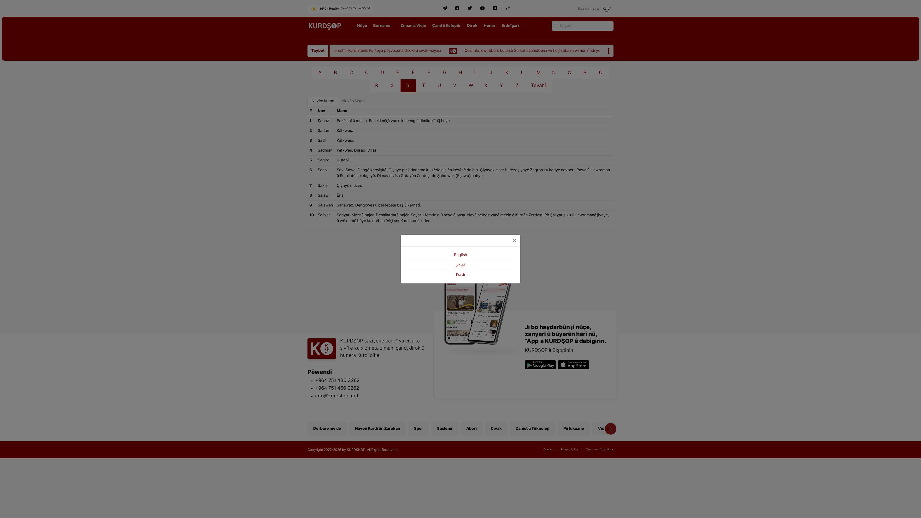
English (460, 255)
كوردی (460, 265)
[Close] (514, 240)
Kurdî (460, 274)
